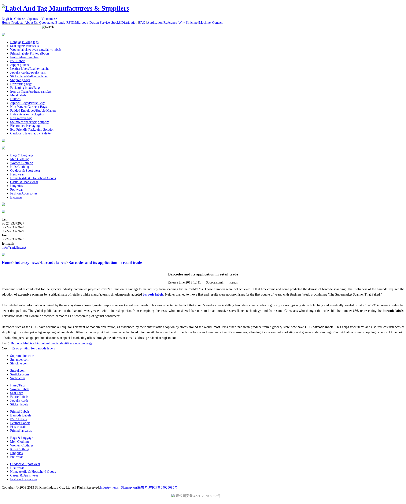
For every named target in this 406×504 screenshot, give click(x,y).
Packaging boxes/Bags (25, 87)
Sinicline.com (19, 363)
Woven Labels (19, 389)
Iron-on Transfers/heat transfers (31, 91)
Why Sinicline (188, 22)
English (7, 19)
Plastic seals (18, 427)
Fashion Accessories (23, 193)
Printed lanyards (21, 430)
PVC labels (17, 61)
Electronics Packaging (25, 125)
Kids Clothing (19, 166)
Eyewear (16, 197)
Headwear (17, 174)
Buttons (15, 99)
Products (17, 22)
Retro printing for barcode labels (33, 348)
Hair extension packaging (27, 114)
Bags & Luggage (21, 155)
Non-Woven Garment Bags (28, 106)
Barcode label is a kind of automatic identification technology (51, 343)
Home (6, 22)
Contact (217, 22)
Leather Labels (20, 423)
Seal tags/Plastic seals (24, 46)
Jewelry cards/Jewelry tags (28, 72)
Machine (205, 22)
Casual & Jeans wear (24, 182)
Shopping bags (20, 80)
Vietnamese (49, 19)
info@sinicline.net (14, 247)
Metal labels (18, 95)
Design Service (99, 22)
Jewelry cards (19, 400)
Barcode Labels (20, 415)
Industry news (26, 262)
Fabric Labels (19, 397)
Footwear (16, 189)
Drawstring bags (21, 84)
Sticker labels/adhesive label (29, 76)
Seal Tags (16, 393)
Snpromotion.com (22, 355)
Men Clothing (19, 159)
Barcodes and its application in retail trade (105, 262)
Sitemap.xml (129, 487)
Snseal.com (17, 370)
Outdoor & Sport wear (25, 170)
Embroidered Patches (24, 57)
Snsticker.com (19, 374)
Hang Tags (17, 385)
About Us (31, 22)
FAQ (142, 22)
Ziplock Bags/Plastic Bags (27, 103)
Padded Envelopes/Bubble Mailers (33, 110)
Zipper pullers (19, 65)
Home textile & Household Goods (33, 178)
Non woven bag (21, 118)
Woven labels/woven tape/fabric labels (35, 49)
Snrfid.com (17, 378)
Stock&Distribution (124, 22)
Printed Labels (19, 411)
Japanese (33, 19)
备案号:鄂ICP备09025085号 (158, 487)
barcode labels (53, 262)
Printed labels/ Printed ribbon (29, 53)
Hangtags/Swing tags (24, 42)
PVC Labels (18, 419)
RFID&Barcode (77, 22)
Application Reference (162, 22)
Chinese (19, 19)
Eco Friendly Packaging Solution (32, 129)
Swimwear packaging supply (29, 122)
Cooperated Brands (52, 22)
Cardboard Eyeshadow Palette (30, 133)
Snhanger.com (19, 359)
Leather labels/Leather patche (29, 68)
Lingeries (16, 186)
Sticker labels (19, 404)
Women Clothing (21, 163)
